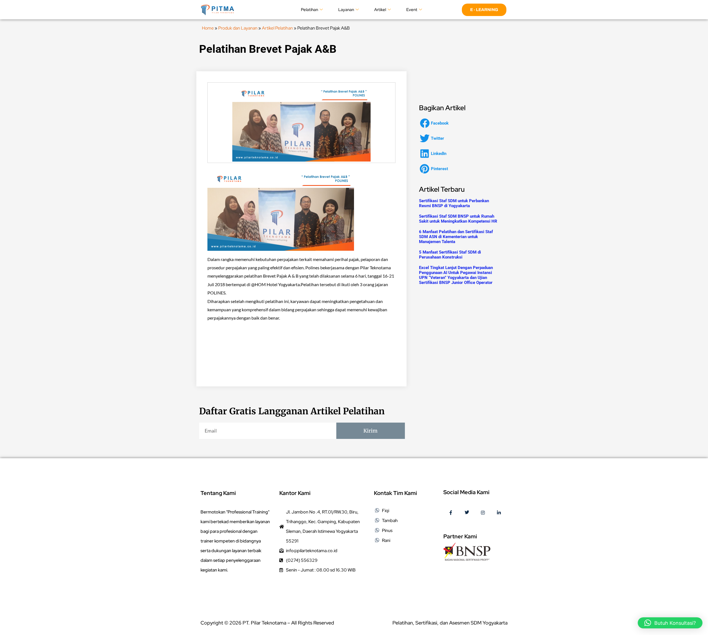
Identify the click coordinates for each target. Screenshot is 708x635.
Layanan (346, 9)
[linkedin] (499, 513)
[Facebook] (451, 513)
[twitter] (467, 513)
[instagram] (483, 513)
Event (411, 9)
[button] (436, 123)
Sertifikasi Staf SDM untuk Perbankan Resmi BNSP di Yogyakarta (454, 203)
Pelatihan (309, 9)
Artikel (380, 9)
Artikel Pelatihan (277, 28)
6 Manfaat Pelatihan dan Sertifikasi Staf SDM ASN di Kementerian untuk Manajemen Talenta (456, 236)
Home (208, 28)
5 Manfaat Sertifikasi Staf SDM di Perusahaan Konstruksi (450, 255)
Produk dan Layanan (237, 28)
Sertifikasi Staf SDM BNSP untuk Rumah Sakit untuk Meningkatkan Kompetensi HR (458, 219)
